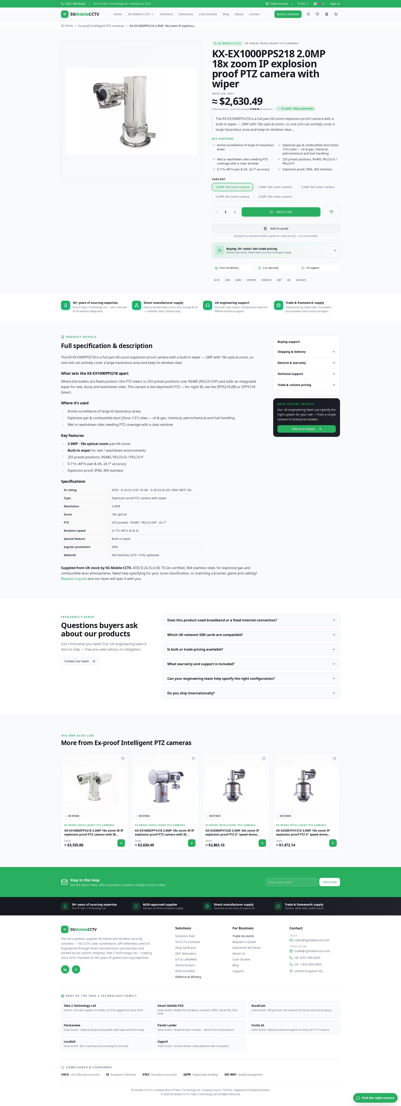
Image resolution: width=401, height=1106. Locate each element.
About (239, 14)
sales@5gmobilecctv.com (311, 940)
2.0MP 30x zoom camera (318, 187)
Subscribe (330, 882)
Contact (254, 14)
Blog (226, 14)
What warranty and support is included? (201, 664)
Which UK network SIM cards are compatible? (205, 634)
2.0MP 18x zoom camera (232, 187)
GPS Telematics (185, 953)
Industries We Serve (246, 948)
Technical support (290, 374)
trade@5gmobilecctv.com (312, 951)
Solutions (166, 14)
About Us (238, 953)
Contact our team (77, 661)
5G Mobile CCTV (139, 14)
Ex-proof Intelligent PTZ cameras (101, 26)
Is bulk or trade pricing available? (195, 649)
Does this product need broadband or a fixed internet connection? (222, 620)
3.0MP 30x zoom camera (275, 197)
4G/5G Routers (185, 965)
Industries (186, 14)
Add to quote (279, 228)
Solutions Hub (185, 936)
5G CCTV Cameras (187, 942)
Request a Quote (244, 942)
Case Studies (208, 14)
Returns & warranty (292, 363)
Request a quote (74, 578)
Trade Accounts (279, 3)
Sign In (335, 4)
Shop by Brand (185, 948)
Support (238, 971)
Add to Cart (284, 212)
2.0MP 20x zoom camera (275, 187)
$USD (301, 3)
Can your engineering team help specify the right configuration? (221, 678)
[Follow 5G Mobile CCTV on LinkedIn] (65, 969)
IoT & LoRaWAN (186, 959)
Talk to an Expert (303, 429)
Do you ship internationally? (191, 693)
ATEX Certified (185, 971)
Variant (219, 179)
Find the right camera (378, 1098)
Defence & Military (188, 977)
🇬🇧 (319, 3)
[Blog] (76, 969)
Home (118, 14)
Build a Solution (288, 14)
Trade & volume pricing (294, 385)
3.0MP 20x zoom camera (232, 197)
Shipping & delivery (292, 352)
